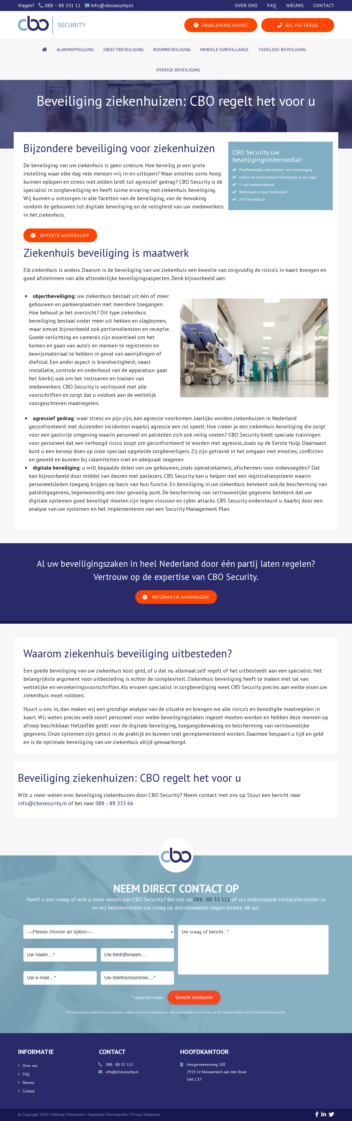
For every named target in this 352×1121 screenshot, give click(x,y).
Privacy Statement (145, 1114)
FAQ (271, 5)
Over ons (246, 5)
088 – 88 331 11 (63, 5)
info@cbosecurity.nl (112, 5)
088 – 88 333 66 (114, 803)
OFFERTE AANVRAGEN (64, 235)
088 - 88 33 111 (212, 899)
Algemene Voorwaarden (108, 1114)
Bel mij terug (301, 25)
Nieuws (295, 5)
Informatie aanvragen (180, 597)
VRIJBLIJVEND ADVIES (224, 25)
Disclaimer (77, 1114)
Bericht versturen (194, 997)
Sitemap (58, 1114)
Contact (323, 5)
